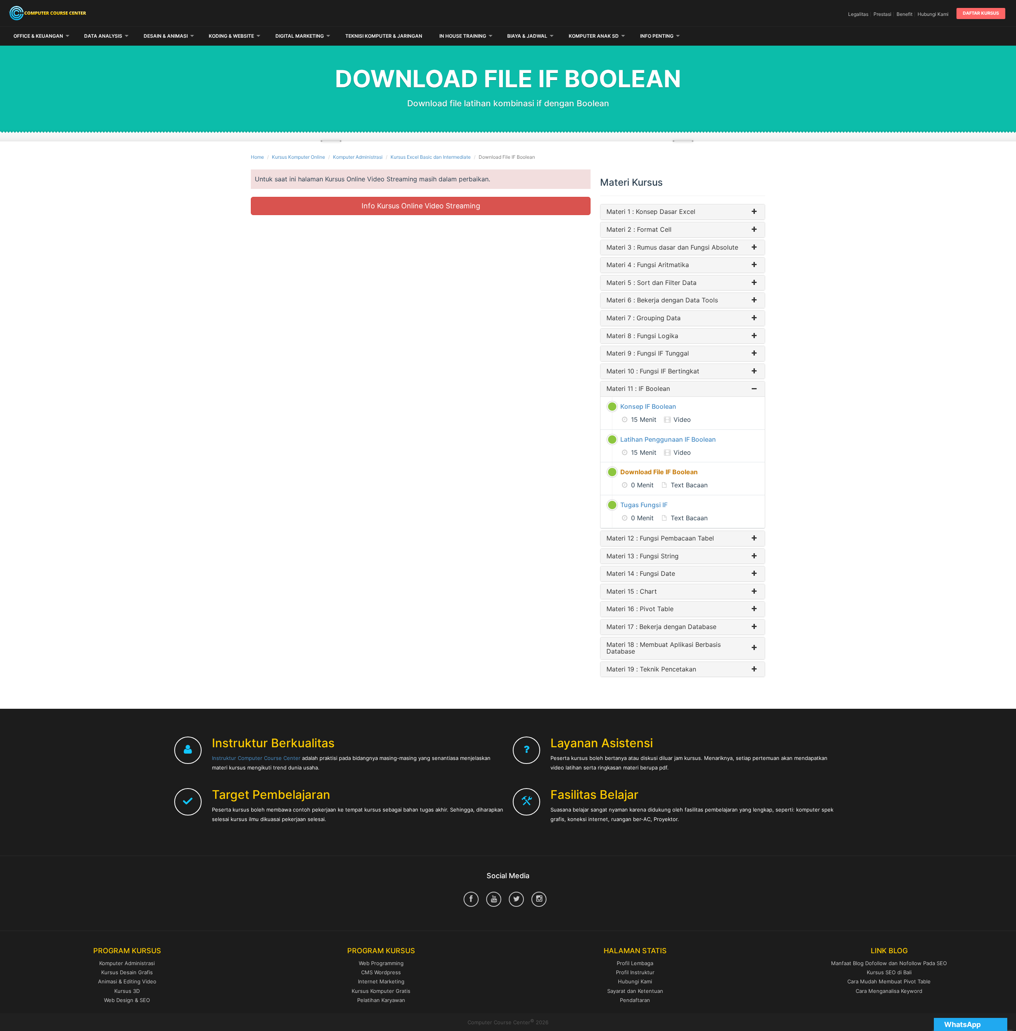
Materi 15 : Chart (631, 591)
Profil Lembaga (635, 963)
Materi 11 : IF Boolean (638, 388)
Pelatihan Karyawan (381, 1000)
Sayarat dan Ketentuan (635, 991)
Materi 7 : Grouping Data (643, 318)
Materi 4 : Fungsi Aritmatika (647, 265)
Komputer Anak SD (594, 36)
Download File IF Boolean (659, 472)
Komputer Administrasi (358, 157)
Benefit (904, 14)
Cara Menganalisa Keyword (889, 991)
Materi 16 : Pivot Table (639, 609)
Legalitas (858, 14)
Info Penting (656, 36)
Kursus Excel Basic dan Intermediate (431, 157)
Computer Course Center (172, 13)
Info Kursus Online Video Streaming (421, 206)
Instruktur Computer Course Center (256, 758)
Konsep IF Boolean (648, 406)
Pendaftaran (635, 1000)
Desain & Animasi (166, 36)
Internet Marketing (381, 981)
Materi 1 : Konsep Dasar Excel (650, 211)
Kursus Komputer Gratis (381, 991)
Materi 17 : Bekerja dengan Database (661, 627)
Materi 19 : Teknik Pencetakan (651, 669)
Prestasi (882, 14)
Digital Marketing (299, 36)
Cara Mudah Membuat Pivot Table (889, 981)
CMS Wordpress (381, 972)
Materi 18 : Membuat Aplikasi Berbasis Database (663, 648)
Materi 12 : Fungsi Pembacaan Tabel (660, 538)
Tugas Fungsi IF (644, 505)
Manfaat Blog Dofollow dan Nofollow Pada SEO (889, 963)
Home (257, 157)
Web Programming (381, 963)
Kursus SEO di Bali (889, 972)
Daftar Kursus (981, 13)
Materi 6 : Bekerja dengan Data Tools (662, 300)
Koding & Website (231, 36)
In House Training (462, 36)
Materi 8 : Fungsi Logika (642, 336)
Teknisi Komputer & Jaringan (383, 36)
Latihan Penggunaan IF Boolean (668, 439)
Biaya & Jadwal (527, 36)
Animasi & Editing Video (127, 981)
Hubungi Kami (933, 14)
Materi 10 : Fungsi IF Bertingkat (652, 371)
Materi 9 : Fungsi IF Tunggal (647, 353)
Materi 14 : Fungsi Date (640, 573)
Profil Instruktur (635, 972)
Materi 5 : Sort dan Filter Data (651, 283)
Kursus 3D (127, 991)
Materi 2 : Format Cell (639, 229)
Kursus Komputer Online (298, 157)
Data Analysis (103, 36)
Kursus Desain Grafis (127, 972)
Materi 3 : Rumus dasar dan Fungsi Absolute (672, 247)
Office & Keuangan (38, 36)
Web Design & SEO (127, 1000)
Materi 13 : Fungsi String (642, 556)
